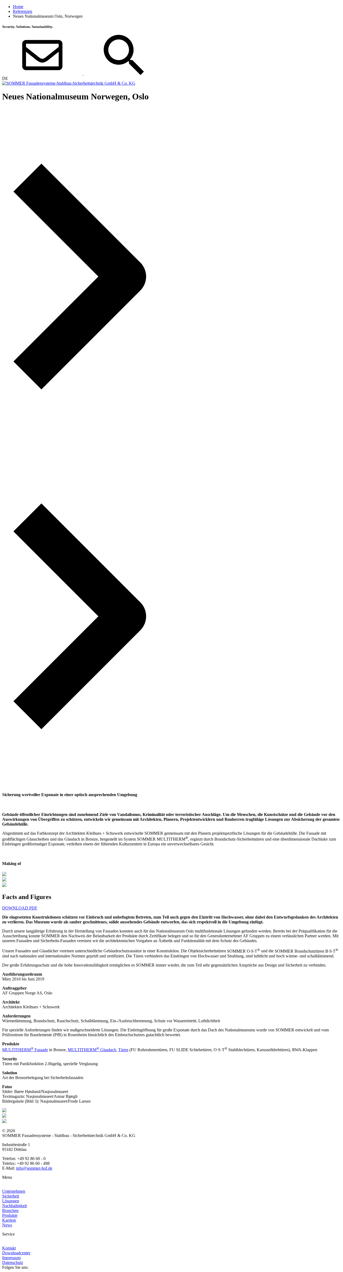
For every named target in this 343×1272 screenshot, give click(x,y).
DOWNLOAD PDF (19, 908)
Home (18, 6)
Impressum (11, 1257)
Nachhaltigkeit (14, 1205)
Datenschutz (12, 1262)
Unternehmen (13, 1191)
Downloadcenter (16, 1253)
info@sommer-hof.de (34, 1168)
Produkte (9, 1215)
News (7, 1225)
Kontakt (9, 1248)
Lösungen (10, 1201)
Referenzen (22, 11)
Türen (123, 1049)
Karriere (9, 1220)
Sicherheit (10, 1196)
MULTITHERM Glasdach (92, 1049)
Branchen (10, 1210)
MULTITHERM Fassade (25, 1049)
